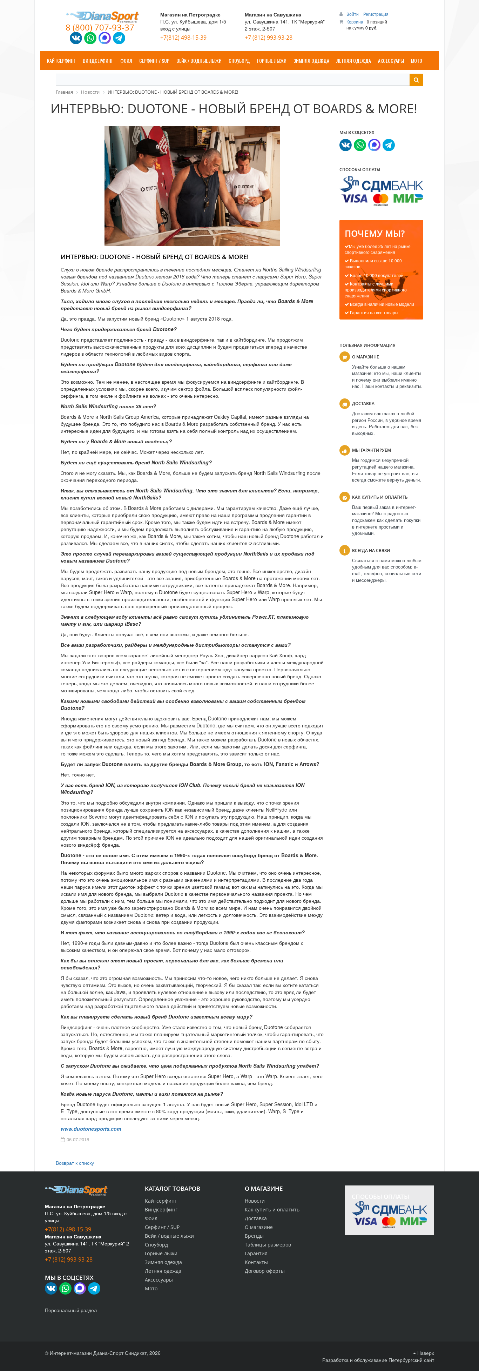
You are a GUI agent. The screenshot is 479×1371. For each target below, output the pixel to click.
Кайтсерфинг (161, 1200)
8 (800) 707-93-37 (100, 27)
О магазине (259, 1227)
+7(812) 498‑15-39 (183, 37)
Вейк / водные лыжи (169, 1235)
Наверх (425, 1352)
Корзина (354, 22)
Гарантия (256, 1253)
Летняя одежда (163, 1271)
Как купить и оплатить (272, 1209)
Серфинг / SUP (162, 1227)
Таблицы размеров (268, 1244)
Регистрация (376, 14)
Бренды (254, 1235)
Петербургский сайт (411, 1359)
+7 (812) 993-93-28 (268, 37)
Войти (353, 14)
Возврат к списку (75, 1162)
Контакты (256, 1262)
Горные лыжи (161, 1253)
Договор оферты (265, 1271)
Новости (255, 1200)
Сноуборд (156, 1244)
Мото (151, 1288)
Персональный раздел (71, 1309)
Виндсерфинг (161, 1209)
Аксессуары (159, 1279)
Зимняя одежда (163, 1262)
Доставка (256, 1218)
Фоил (151, 1218)
